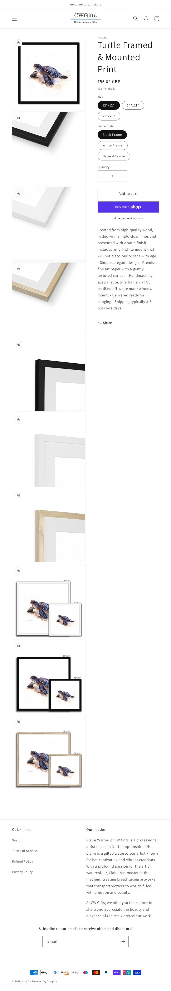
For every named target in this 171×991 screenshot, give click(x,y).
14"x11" (133, 105)
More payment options (128, 218)
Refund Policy (22, 861)
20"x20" (109, 116)
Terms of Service (24, 851)
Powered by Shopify (44, 981)
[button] (14, 18)
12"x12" (109, 105)
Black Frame (112, 134)
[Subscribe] (123, 941)
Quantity (104, 167)
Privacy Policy (22, 872)
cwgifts (26, 981)
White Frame (113, 145)
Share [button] (107, 323)
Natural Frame (114, 156)
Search (17, 840)
